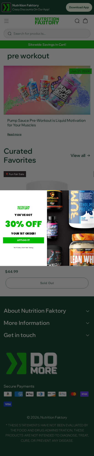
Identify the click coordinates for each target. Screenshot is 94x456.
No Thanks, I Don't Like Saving (23, 247)
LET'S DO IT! (23, 240)
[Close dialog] (91, 192)
